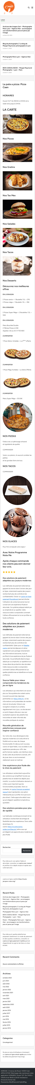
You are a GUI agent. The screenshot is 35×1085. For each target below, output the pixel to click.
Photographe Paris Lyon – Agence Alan (17, 57)
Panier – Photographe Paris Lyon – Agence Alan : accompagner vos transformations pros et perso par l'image (17, 922)
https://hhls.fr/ (19, 699)
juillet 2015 (6, 1025)
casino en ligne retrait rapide (14, 1054)
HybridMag (22, 1082)
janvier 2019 (7, 1010)
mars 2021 (6, 998)
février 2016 (7, 1022)
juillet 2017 (6, 1013)
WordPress (12, 1082)
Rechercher (7, 847)
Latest (3, 20)
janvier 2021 (7, 1001)
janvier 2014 (7, 1028)
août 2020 (6, 1007)
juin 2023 (6, 981)
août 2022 (6, 984)
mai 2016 (6, 1019)
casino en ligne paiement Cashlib (14, 941)
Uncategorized (8, 1042)
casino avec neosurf (25, 863)
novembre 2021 (8, 992)
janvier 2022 (7, 990)
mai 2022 (6, 987)
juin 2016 (6, 1016)
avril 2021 (6, 995)
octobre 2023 (7, 978)
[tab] (3, 19)
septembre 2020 (8, 1004)
